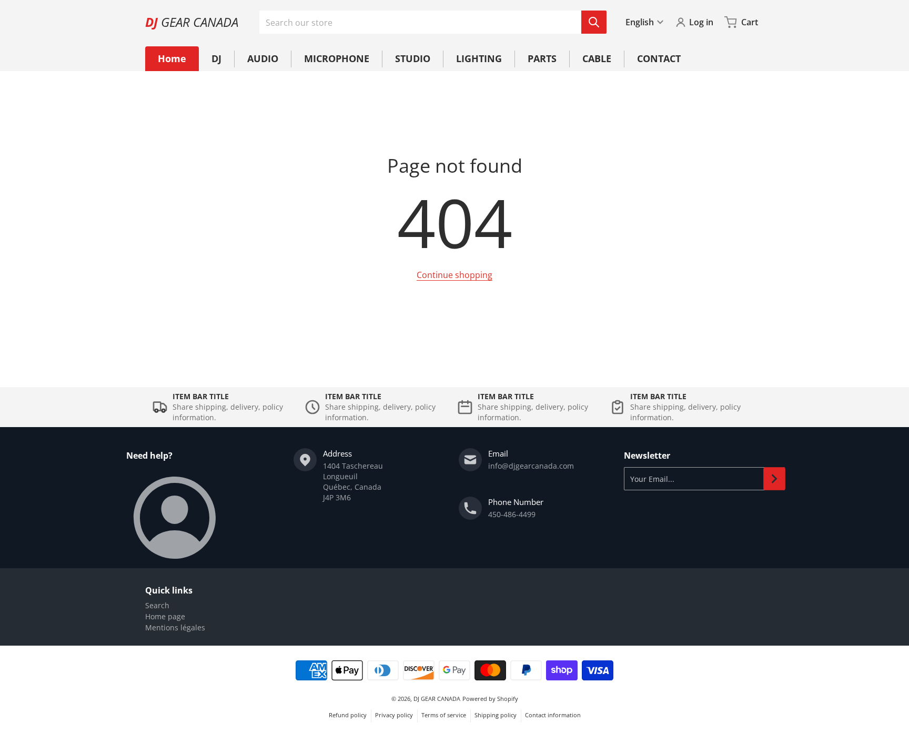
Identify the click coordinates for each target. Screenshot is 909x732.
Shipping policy (495, 715)
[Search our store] (594, 22)
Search (157, 605)
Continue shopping (454, 275)
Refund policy (348, 715)
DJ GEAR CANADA (436, 699)
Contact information (553, 715)
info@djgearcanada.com (531, 466)
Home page (165, 616)
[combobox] (432, 22)
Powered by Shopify (490, 699)
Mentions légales (175, 627)
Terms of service (443, 715)
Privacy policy (394, 715)
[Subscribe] (774, 478)
